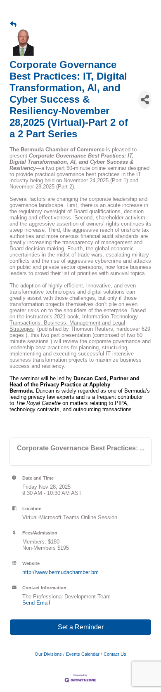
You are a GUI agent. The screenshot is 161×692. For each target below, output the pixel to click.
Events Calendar (82, 654)
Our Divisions (48, 654)
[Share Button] (145, 99)
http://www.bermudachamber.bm (60, 572)
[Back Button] (13, 24)
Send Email (36, 603)
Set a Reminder (81, 627)
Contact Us (115, 654)
